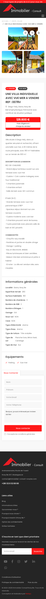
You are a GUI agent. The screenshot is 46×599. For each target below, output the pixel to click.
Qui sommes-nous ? (10, 509)
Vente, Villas (17, 21)
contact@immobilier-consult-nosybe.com (19, 479)
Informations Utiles (9, 505)
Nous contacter (23, 428)
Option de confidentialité (12, 522)
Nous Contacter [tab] (11, 373)
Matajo (28, 594)
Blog (4, 501)
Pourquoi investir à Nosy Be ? (13, 518)
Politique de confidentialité (13, 582)
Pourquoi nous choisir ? (11, 513)
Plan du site (32, 582)
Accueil (5, 21)
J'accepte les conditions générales (21, 434)
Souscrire (38, 551)
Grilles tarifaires (8, 526)
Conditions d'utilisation (11, 577)
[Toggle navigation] (43, 16)
